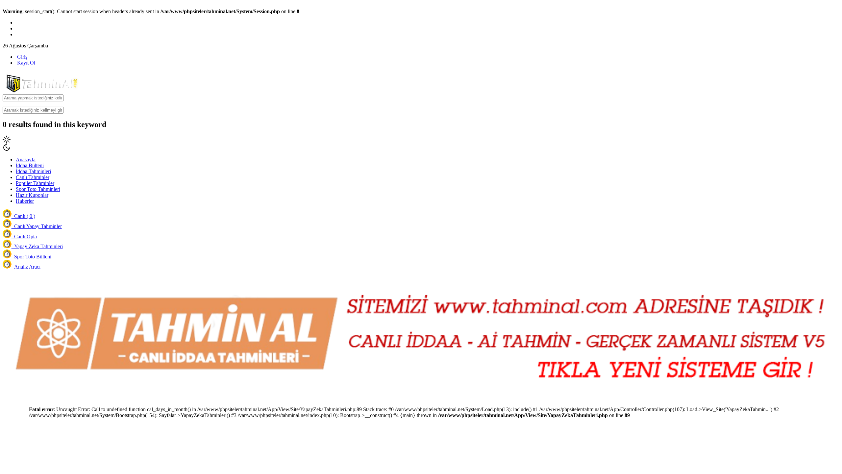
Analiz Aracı (26, 267)
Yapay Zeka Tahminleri (37, 246)
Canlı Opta (24, 236)
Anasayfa (26, 159)
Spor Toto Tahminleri (38, 189)
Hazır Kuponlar (32, 195)
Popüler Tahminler (35, 183)
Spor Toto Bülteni (31, 256)
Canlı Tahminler (32, 177)
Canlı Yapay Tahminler (37, 226)
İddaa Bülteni (30, 165)
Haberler (25, 201)
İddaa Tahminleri (33, 171)
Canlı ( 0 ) (23, 216)
